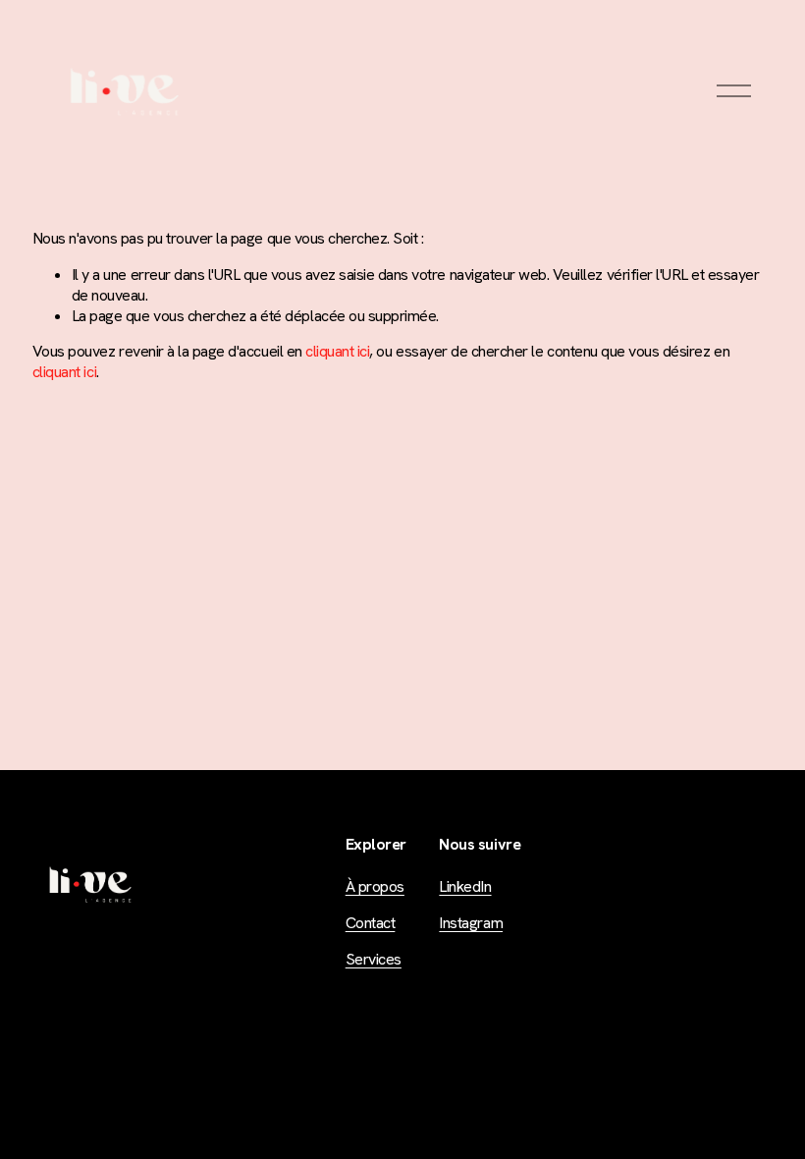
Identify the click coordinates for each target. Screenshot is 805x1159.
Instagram (471, 923)
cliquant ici (337, 351)
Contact (371, 923)
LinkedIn (465, 887)
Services (374, 959)
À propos (375, 887)
